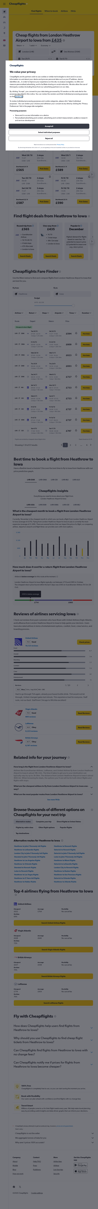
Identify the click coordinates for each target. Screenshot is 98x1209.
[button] (49, 126)
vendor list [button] (19, 96)
